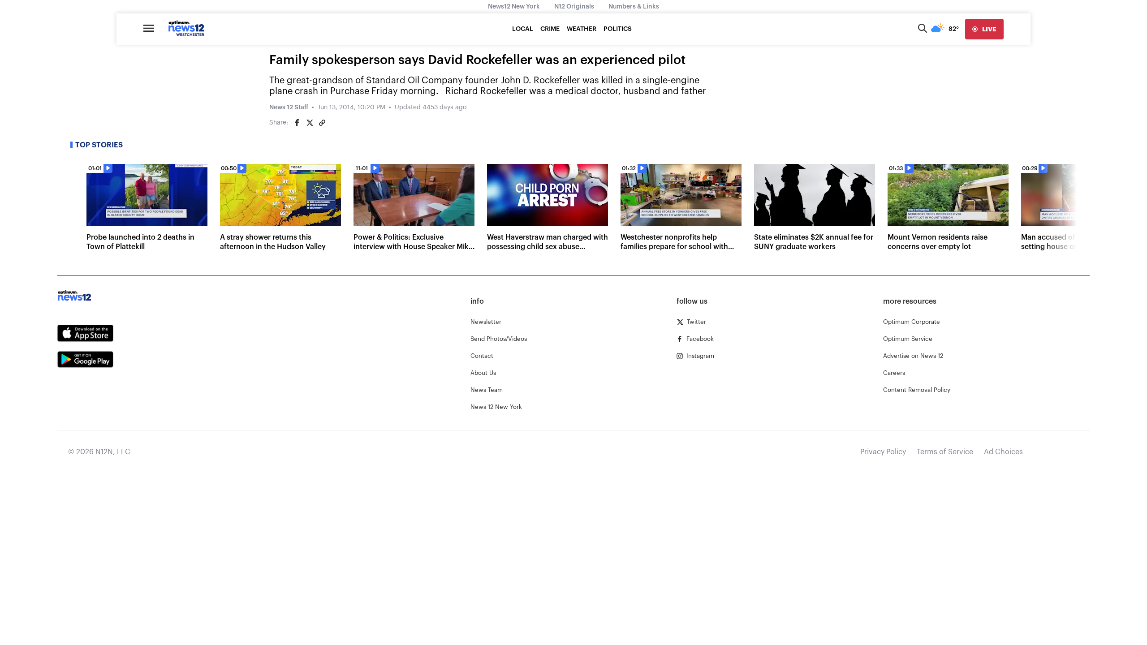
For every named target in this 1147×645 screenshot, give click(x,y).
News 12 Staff (288, 107)
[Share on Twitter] (309, 122)
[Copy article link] (322, 122)
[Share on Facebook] (297, 122)
